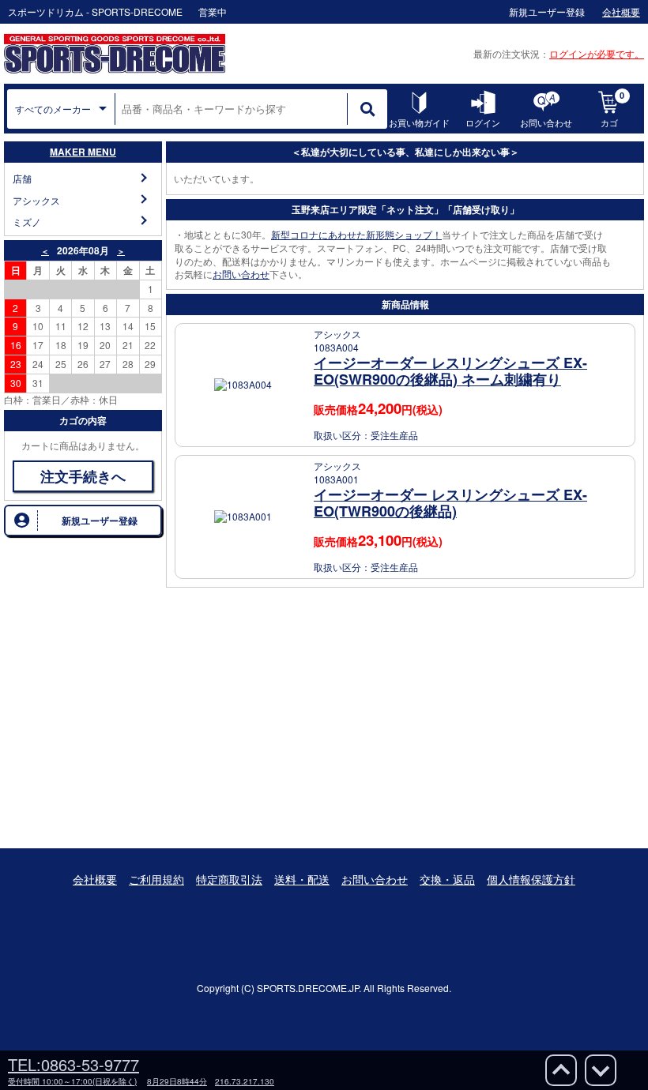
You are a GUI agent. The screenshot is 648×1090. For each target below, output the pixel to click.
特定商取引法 (229, 879)
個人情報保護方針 (531, 879)
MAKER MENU (83, 152)
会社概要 (95, 879)
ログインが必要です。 (596, 53)
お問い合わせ (241, 273)
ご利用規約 (156, 879)
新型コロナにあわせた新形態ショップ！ (356, 234)
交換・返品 (447, 879)
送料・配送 (302, 879)
